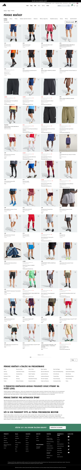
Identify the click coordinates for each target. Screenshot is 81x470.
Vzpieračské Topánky (70, 371)
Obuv (39, 5)
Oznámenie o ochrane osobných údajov (42, 467)
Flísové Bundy (69, 369)
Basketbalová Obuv (70, 376)
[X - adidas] (72, 443)
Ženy (31, 5)
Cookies (33, 467)
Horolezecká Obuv (57, 381)
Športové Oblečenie (45, 371)
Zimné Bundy (56, 374)
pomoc (53, 3)
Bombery (6, 378)
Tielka (5, 381)
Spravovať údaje (28, 467)
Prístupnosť (64, 467)
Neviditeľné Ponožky (33, 378)
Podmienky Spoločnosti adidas (55, 467)
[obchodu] (4, 5)
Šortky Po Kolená (19, 381)
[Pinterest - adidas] (72, 446)
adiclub (70, 3)
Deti (35, 5)
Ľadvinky (5, 374)
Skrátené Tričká (7, 376)
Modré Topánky (32, 374)
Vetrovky (18, 378)
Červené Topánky (44, 378)
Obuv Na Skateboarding (58, 371)
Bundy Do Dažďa (32, 381)
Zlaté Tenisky (31, 376)
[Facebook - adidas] (72, 436)
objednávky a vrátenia (58, 3)
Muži (27, 5)
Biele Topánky (44, 369)
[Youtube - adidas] (72, 452)
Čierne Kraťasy (69, 378)
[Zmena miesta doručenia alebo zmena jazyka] (77, 3)
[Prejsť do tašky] (77, 5)
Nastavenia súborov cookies (20, 467)
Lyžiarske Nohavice (45, 376)
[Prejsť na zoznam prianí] (74, 5)
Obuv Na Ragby (56, 369)
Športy (43, 5)
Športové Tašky (19, 369)
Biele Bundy (68, 374)
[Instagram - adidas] (72, 440)
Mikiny (17, 376)
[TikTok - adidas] (72, 449)
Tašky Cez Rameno (45, 381)
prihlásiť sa (74, 3)
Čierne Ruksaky (56, 378)
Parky (5, 369)
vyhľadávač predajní (48, 3)
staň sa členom (65, 3)
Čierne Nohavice (32, 371)
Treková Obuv (56, 376)
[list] (40, 19)
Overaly (5, 371)
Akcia (48, 5)
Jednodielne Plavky (20, 371)
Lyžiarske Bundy (44, 374)
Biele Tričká (31, 369)
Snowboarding (19, 374)
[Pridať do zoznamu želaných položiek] (20, 26)
